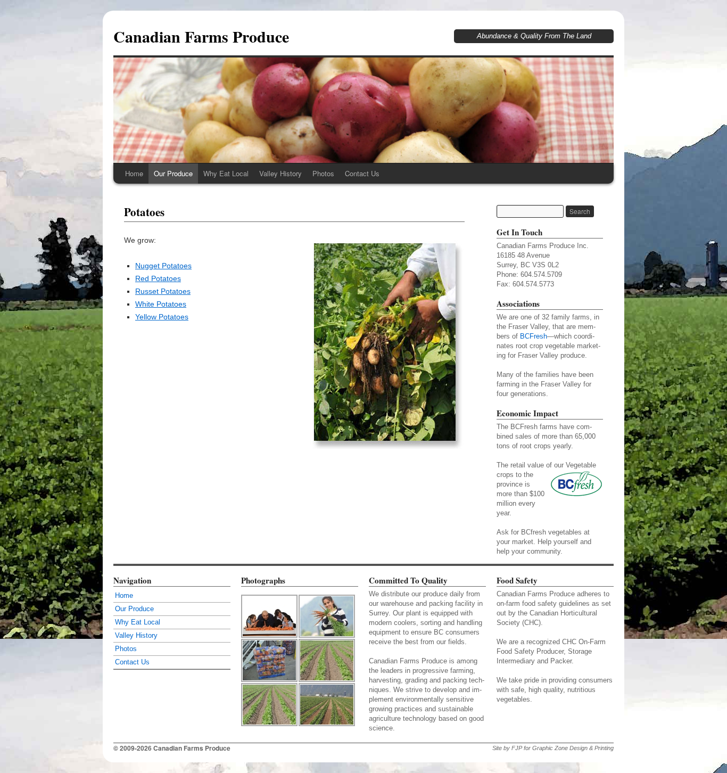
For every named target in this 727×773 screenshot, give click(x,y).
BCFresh (533, 336)
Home (134, 173)
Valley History (280, 173)
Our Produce (173, 173)
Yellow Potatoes (161, 317)
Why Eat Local (226, 173)
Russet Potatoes (163, 291)
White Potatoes (160, 304)
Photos (323, 173)
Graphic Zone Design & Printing (573, 748)
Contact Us (362, 173)
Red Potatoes (158, 278)
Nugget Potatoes (163, 265)
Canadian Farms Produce (201, 36)
